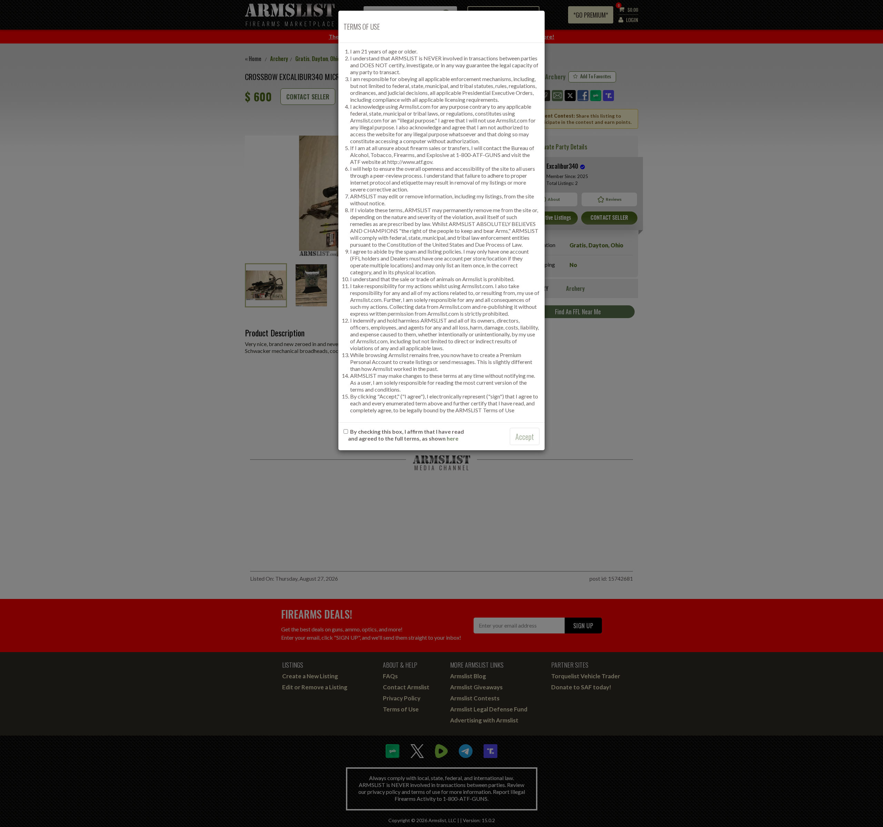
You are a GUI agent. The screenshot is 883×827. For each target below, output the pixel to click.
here (452, 438)
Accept (524, 436)
